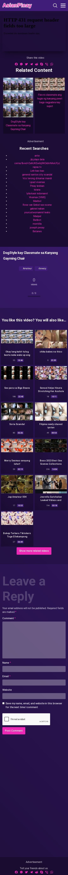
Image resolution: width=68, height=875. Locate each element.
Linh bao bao (37, 170)
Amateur (27, 268)
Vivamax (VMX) (37, 197)
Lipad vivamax (37, 182)
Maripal (37, 216)
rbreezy (42, 268)
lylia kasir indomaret (37, 193)
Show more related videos (34, 550)
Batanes (37, 231)
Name (6, 662)
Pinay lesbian (37, 185)
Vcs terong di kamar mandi (37, 178)
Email (6, 676)
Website (7, 689)
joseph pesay (37, 227)
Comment (9, 618)
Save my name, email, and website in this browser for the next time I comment (34, 705)
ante (37, 155)
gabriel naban (37, 208)
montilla (37, 223)
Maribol (37, 201)
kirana (37, 189)
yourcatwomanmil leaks (37, 212)
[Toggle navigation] (63, 5)
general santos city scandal (37, 174)
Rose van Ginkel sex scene (37, 204)
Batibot (37, 219)
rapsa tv (37, 167)
